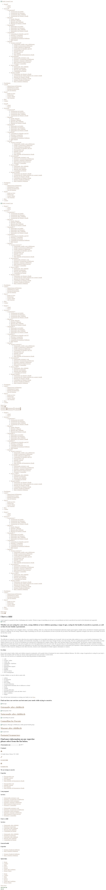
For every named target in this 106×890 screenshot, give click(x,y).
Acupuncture (10, 10)
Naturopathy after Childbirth (18, 29)
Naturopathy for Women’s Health (19, 31)
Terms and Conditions (9, 869)
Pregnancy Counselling (17, 35)
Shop (5, 92)
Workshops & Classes (13, 87)
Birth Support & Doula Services (22, 62)
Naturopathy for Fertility (17, 26)
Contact (6, 101)
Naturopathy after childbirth (21, 66)
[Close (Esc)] (1, 887)
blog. (34, 697)
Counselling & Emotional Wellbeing (20, 38)
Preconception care (19, 50)
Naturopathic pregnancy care (21, 57)
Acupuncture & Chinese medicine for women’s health (28, 75)
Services (6, 8)
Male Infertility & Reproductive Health (24, 54)
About (9, 5)
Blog (5, 99)
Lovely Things (11, 96)
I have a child (14, 65)
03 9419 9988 (4, 760)
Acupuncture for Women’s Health (19, 16)
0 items (2, 406)
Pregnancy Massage (16, 20)
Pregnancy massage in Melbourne (23, 60)
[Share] (3, 887)
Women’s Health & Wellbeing (22, 80)
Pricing (6, 868)
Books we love (11, 93)
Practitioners (7, 83)
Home (5, 4)
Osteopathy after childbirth (12, 707)
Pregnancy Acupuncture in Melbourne (24, 59)
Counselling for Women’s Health (22, 78)
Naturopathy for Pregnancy (18, 28)
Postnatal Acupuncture (20, 68)
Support (9, 41)
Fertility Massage (15, 19)
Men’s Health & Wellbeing (21, 81)
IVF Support (17, 53)
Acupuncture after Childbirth (18, 14)
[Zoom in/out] (6, 887)
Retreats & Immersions (13, 89)
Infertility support (18, 52)
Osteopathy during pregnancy (11, 801)
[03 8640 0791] (1, 763)
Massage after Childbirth (17, 22)
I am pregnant (14, 56)
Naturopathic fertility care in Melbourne (24, 44)
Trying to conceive (15, 43)
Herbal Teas (10, 95)
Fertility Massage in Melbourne (22, 47)
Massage (9, 17)
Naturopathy (10, 25)
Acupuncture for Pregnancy (18, 13)
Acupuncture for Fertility (17, 11)
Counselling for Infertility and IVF (20, 34)
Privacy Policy (8, 871)
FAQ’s (9, 7)
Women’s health (15, 72)
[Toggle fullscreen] (4, 887)
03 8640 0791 (4, 766)
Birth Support (14, 40)
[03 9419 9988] (1, 757)
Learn (5, 84)
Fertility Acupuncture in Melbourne (23, 46)
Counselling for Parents (17, 37)
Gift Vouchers (11, 98)
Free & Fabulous (11, 90)
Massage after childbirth (20, 69)
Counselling (10, 32)
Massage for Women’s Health (18, 23)
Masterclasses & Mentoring (14, 86)
